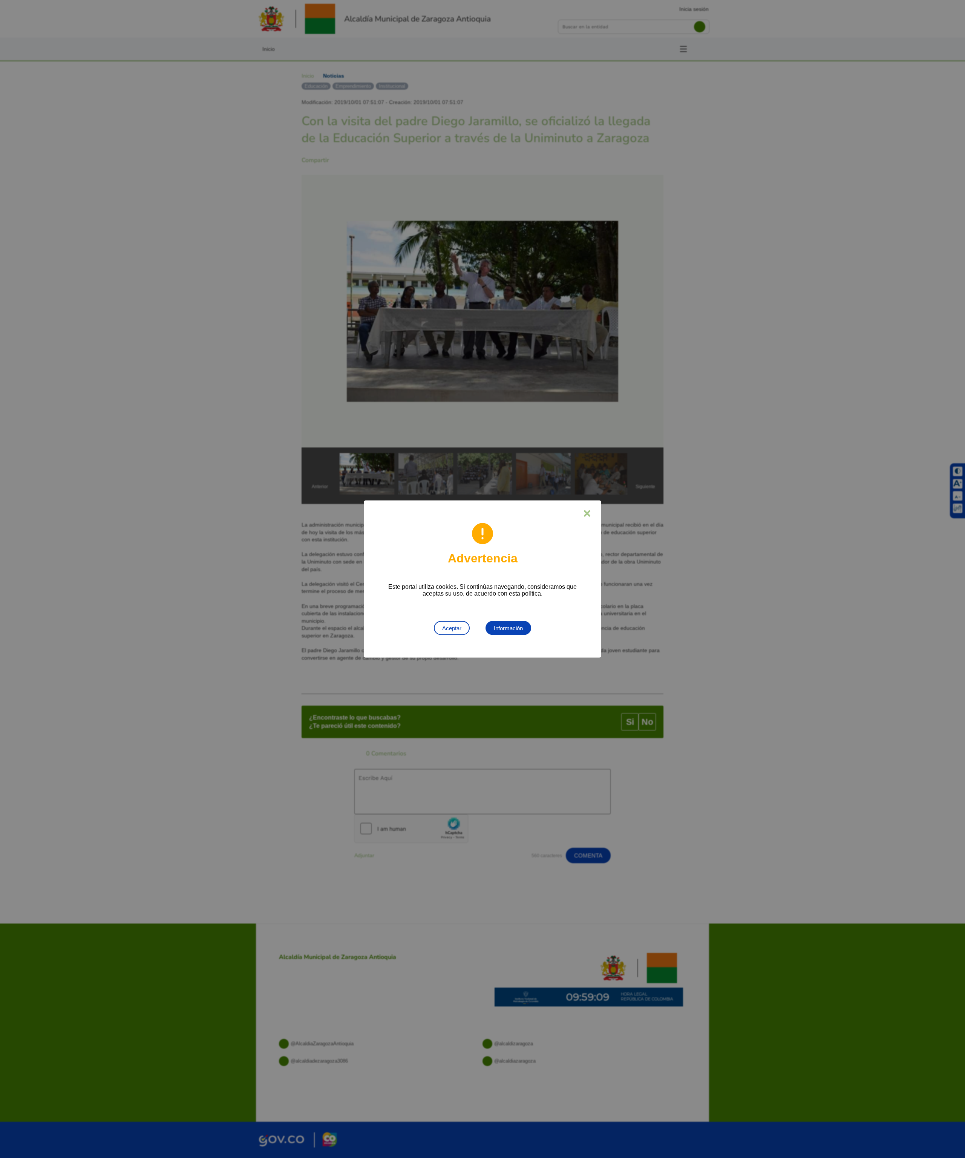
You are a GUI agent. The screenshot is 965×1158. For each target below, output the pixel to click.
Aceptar (451, 628)
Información (508, 628)
